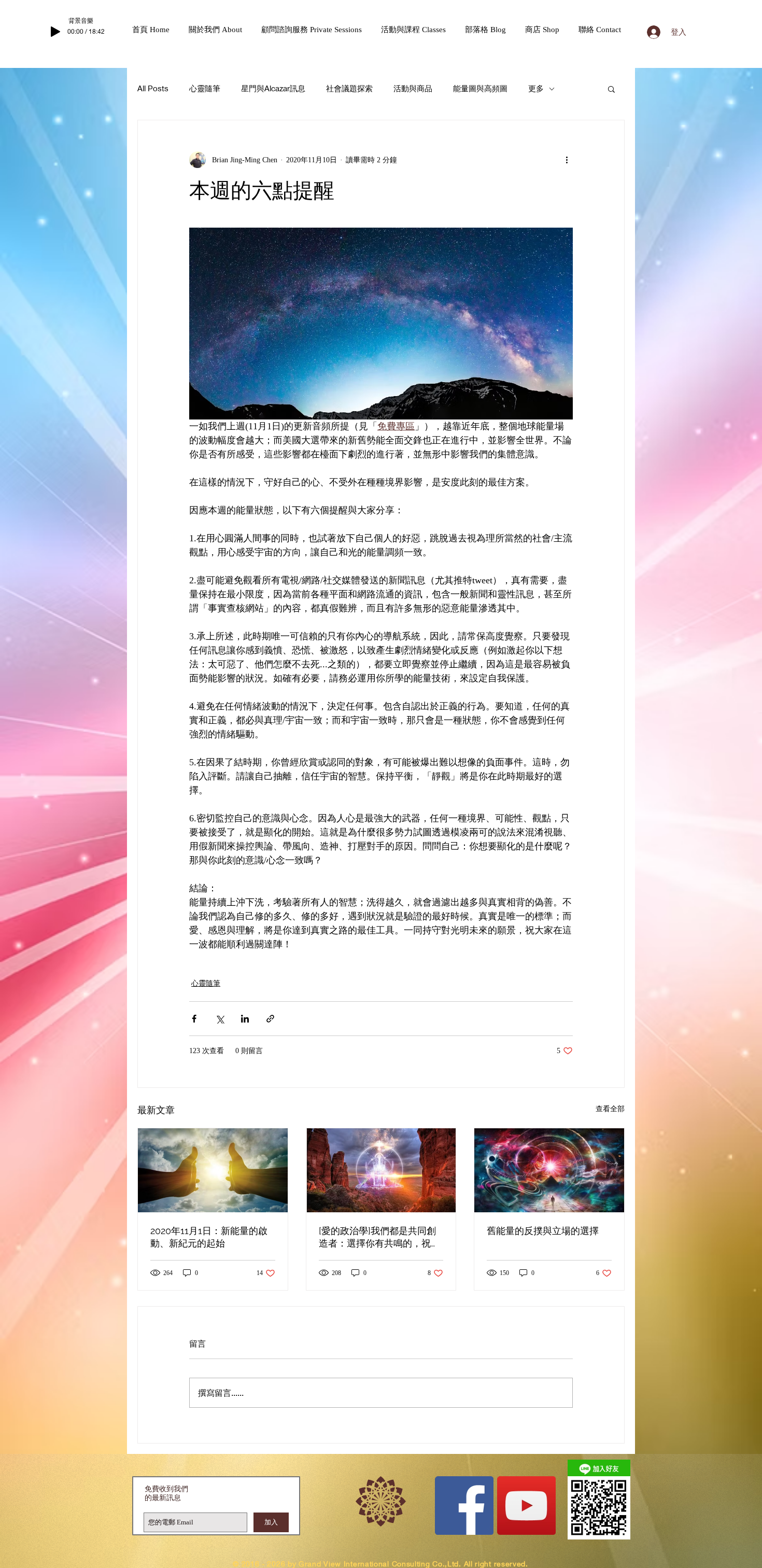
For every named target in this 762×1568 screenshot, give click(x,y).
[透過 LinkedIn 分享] (245, 1019)
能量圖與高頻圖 (480, 88)
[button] (220, 30)
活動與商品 (412, 88)
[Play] (55, 31)
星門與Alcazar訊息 (273, 88)
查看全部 (610, 1109)
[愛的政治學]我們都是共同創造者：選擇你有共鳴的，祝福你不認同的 (379, 1237)
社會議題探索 (349, 88)
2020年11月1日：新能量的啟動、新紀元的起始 (208, 1237)
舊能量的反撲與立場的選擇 (543, 1230)
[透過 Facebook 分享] (194, 1019)
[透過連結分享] (270, 1019)
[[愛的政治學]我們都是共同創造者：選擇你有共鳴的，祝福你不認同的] (381, 1170)
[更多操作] (566, 159)
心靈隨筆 (204, 88)
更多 (536, 88)
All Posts (152, 88)
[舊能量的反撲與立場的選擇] (549, 1170)
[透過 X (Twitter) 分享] (219, 1019)
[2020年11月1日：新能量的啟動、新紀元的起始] (213, 1170)
